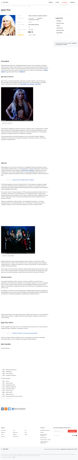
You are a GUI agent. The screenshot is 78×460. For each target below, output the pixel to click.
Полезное (72, 2)
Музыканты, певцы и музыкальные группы (19, 6)
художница (44, 15)
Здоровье (15, 434)
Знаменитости (7, 6)
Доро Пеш (29, 6)
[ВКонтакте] (2, 408)
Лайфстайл (15, 432)
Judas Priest (25, 170)
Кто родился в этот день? (33, 19)
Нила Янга (38, 84)
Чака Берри (23, 84)
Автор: (6, 398)
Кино (26, 432)
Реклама (42, 432)
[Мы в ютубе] (76, 435)
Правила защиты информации (43, 435)
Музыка (58, 25)
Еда (25, 430)
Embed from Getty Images (5, 86)
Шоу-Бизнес (3, 430)
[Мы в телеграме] (74, 435)
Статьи (57, 2)
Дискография (59, 32)
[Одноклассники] (6, 408)
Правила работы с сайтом (45, 439)
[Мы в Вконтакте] (72, 435)
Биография (59, 20)
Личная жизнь (60, 27)
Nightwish (22, 71)
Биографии (64, 2)
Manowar (31, 170)
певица (30, 15)
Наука (2, 434)
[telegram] (9, 408)
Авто (14, 430)
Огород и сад (15, 436)
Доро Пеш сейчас (60, 30)
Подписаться (72, 431)
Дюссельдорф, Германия (33, 24)
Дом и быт (3, 436)
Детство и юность (60, 23)
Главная (2, 6)
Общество (3, 432)
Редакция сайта (43, 437)
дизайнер (40, 15)
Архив (26, 434)
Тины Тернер (30, 84)
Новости (51, 2)
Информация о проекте (45, 430)
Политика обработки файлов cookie (44, 442)
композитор (34, 15)
